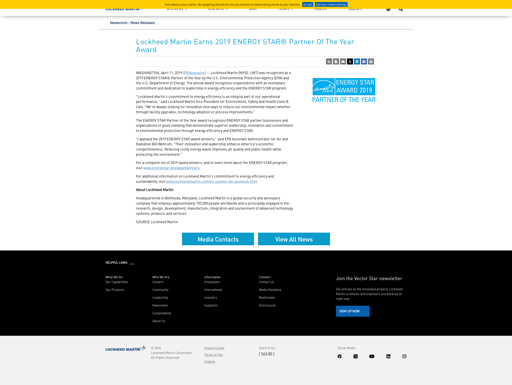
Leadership (160, 297)
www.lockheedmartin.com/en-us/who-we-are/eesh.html (211, 181)
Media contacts (218, 239)
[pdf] (336, 61)
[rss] (329, 61)
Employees (212, 281)
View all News (294, 239)
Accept (307, 4)
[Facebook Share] (364, 61)
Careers (283, 8)
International (213, 289)
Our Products (115, 289)
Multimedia (267, 297)
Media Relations (270, 289)
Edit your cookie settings (331, 4)
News (253, 8)
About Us (158, 321)
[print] (371, 61)
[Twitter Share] (350, 61)
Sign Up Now (349, 311)
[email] (343, 61)
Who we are (175, 8)
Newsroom (119, 22)
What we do (216, 8)
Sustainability (161, 313)
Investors (320, 8)
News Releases (142, 22)
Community (160, 289)
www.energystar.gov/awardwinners (171, 167)
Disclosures (267, 305)
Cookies (209, 361)
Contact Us (266, 281)
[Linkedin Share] (357, 61)
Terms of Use (213, 354)
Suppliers (355, 8)
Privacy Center (214, 348)
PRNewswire (194, 72)
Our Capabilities (117, 281)
